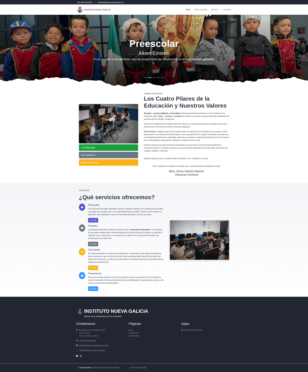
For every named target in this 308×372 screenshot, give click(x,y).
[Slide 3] (154, 77)
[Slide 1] (145, 77)
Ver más (93, 220)
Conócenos (133, 333)
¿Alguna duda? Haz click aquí (92, 350)
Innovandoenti (85, 368)
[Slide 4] (158, 77)
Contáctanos (134, 336)
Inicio (188, 10)
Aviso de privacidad (137, 368)
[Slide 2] (149, 77)
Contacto (227, 10)
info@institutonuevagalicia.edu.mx (111, 2)
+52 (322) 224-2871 (84, 2)
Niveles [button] (214, 10)
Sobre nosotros (200, 10)
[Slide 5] (162, 77)
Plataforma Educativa (193, 330)
